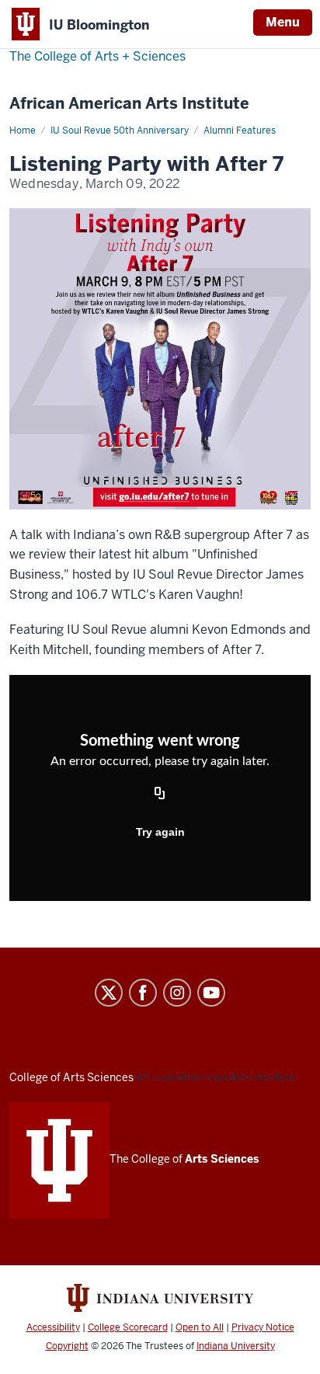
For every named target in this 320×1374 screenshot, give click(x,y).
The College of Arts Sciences (97, 56)
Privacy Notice (262, 1327)
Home (22, 130)
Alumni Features (239, 130)
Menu (283, 22)
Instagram (177, 993)
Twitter (109, 993)
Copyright (67, 1346)
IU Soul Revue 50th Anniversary (119, 130)
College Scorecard (128, 1327)
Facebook (143, 993)
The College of (184, 1159)
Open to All (200, 1327)
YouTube (211, 993)
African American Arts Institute (129, 104)
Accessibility (53, 1327)
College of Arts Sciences (71, 1077)
